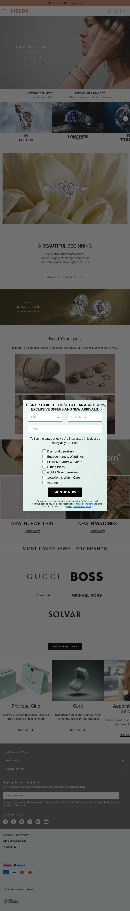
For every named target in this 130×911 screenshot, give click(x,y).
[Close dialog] (103, 407)
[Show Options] (58, 417)
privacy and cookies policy (78, 506)
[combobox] (44, 417)
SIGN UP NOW (65, 492)
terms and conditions (83, 504)
